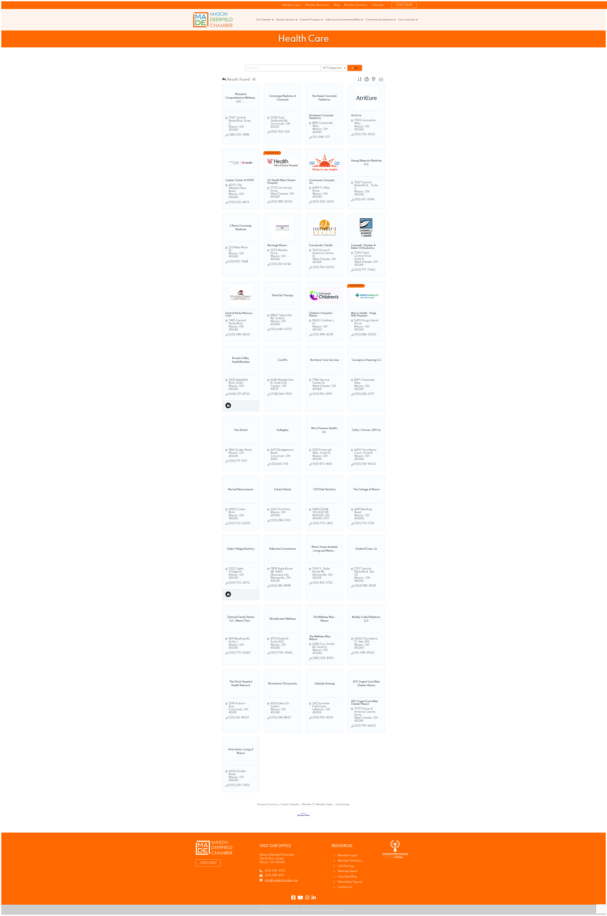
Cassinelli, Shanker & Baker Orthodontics (363, 246)
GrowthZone (337, 910)
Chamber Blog (347, 876)
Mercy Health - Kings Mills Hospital (363, 314)
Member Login (291, 5)
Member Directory (355, 5)
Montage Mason (277, 245)
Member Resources (317, 5)
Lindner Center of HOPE (239, 180)
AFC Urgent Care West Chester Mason (364, 702)
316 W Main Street (272, 858)
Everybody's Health (321, 245)
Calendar (378, 5)
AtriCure (356, 115)
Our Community (406, 20)
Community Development (379, 20)
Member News (347, 871)
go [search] (356, 68)
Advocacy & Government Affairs (343, 20)
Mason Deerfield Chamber (277, 854)
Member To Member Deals (317, 804)
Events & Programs (310, 20)
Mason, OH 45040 (272, 862)
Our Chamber (263, 20)
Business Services (285, 20)
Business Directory (268, 804)
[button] (224, 79)
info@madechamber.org (281, 880)
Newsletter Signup (350, 881)
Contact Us (345, 887)
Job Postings (342, 804)
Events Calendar (290, 804)
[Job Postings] (228, 407)
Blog (337, 5)
